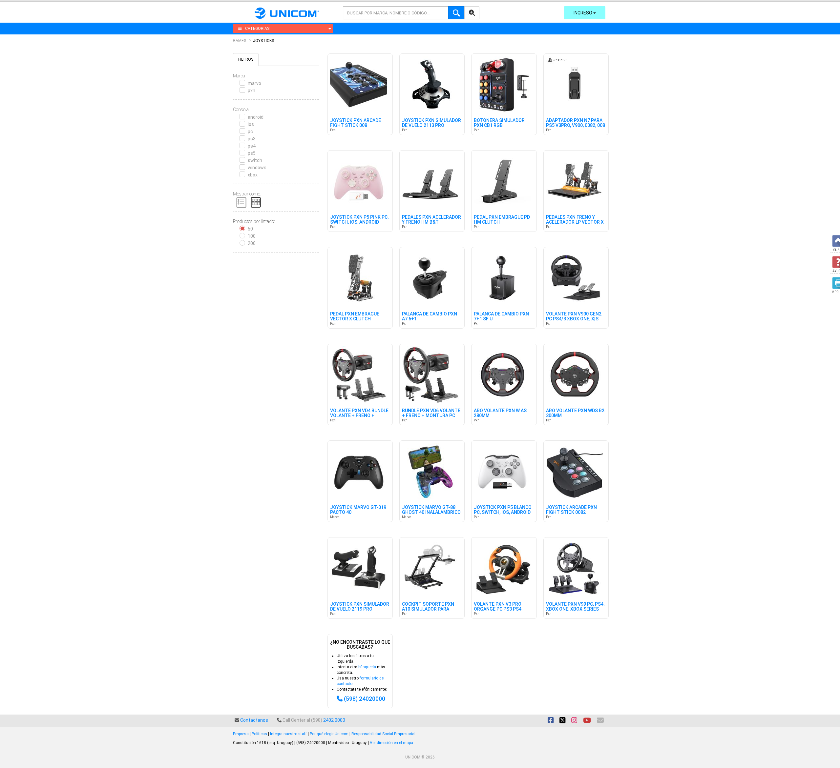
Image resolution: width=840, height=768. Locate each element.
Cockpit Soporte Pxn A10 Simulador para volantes (428, 609)
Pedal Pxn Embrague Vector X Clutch (354, 316)
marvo (254, 83)
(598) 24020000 (364, 698)
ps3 (252, 138)
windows (257, 167)
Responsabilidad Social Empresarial (383, 734)
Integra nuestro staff (288, 734)
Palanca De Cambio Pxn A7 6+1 (429, 316)
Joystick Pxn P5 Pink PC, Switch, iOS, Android (359, 220)
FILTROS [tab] (245, 59)
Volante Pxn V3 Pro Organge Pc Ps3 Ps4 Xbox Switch (497, 609)
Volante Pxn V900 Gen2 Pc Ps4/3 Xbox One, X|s (573, 316)
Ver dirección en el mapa (391, 742)
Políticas (259, 734)
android (255, 117)
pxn (251, 90)
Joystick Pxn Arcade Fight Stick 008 (355, 123)
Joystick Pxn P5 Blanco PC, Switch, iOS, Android (503, 510)
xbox (253, 174)
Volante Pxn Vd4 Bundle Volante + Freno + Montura (359, 415)
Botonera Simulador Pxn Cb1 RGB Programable (499, 125)
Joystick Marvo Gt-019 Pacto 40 (358, 510)
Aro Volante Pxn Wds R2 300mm (575, 413)
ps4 (252, 146)
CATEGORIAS (257, 28)
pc (250, 131)
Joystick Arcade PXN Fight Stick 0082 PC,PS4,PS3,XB (571, 512)
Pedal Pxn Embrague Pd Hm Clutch (502, 220)
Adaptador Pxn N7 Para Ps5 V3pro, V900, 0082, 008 (575, 123)
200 (252, 243)
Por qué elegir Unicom (329, 734)
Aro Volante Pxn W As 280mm (500, 413)
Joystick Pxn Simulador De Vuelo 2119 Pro (359, 607)
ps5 (252, 153)
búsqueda (367, 667)
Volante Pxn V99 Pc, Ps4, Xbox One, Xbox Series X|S (575, 609)
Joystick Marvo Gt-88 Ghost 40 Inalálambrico (431, 510)
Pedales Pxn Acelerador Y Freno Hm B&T (431, 220)
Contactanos (254, 720)
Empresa (241, 734)
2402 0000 (334, 720)
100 (252, 236)
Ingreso (583, 12)
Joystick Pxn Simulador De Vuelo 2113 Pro (431, 123)
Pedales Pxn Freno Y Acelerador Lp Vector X (575, 220)
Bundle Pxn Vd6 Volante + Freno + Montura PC (431, 413)
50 (250, 229)
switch (255, 160)
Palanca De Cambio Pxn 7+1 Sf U (501, 316)
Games (239, 40)
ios (251, 124)
